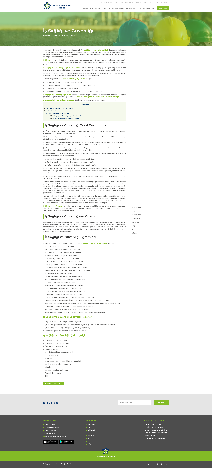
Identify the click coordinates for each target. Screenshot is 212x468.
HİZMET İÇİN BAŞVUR (53, 384)
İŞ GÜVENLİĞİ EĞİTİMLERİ (154, 427)
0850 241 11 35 (50, 424)
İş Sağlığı (106, 8)
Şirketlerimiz (104, 2)
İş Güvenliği (95, 8)
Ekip (111, 2)
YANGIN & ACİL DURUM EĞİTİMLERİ (157, 430)
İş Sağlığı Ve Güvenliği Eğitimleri (56, 113)
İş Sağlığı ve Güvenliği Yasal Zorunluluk (59, 108)
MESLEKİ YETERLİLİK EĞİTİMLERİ (156, 433)
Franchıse (139, 2)
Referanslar (129, 2)
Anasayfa (46, 35)
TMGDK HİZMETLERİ (152, 435)
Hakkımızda (119, 2)
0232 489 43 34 (50, 427)
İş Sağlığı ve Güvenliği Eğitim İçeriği (64, 118)
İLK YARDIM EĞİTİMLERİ (153, 424)
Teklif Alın (162, 8)
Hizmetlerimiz (118, 8)
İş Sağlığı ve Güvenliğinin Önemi (56, 111)
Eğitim (54, 35)
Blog (146, 2)
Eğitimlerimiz (132, 8)
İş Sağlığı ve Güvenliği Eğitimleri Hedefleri (66, 116)
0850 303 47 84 (50, 430)
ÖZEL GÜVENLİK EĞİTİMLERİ (155, 438)
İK (150, 2)
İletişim (155, 2)
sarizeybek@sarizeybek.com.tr (55, 436)
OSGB (85, 8)
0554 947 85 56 (50, 433)
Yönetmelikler (147, 8)
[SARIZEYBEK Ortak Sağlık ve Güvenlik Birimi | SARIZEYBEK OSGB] (57, 6)
